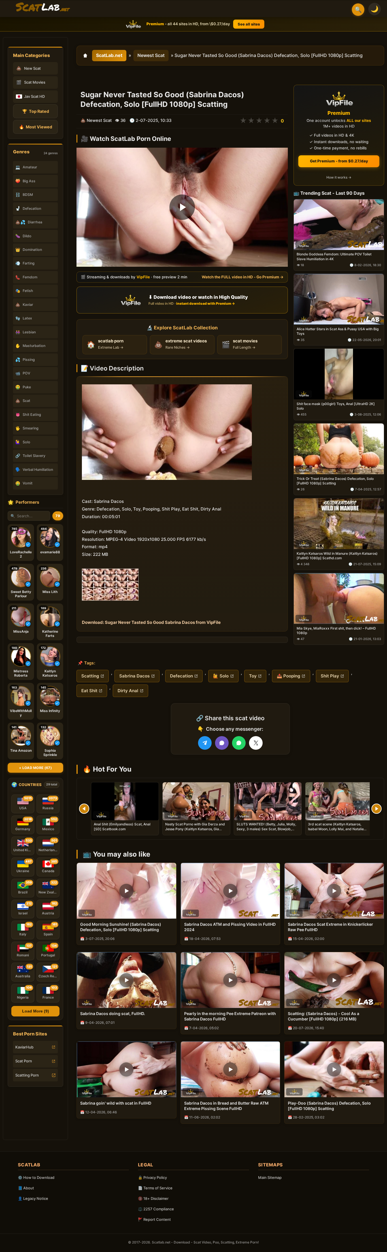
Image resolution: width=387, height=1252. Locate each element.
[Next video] (376, 809)
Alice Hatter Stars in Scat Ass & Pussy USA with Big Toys (338, 331)
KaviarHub (24, 1047)
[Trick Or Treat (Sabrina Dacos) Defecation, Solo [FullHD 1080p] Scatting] (339, 448)
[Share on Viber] (222, 743)
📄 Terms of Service (155, 1188)
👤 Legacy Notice (33, 1198)
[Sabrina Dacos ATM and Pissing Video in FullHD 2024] (230, 891)
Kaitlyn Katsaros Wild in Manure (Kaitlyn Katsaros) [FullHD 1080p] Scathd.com (337, 555)
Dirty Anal (128, 690)
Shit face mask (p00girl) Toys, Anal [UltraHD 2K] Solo (336, 406)
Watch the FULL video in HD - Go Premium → (243, 277)
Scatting (90, 676)
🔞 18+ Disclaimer (153, 1198)
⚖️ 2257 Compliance (156, 1209)
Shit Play (330, 676)
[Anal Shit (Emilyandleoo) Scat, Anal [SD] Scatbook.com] (125, 801)
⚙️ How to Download (36, 1177)
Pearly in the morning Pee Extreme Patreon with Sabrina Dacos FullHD (230, 1016)
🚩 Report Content (154, 1219)
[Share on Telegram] (205, 743)
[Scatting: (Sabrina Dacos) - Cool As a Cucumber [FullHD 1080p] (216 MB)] (334, 980)
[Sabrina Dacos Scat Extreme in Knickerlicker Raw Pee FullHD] (334, 891)
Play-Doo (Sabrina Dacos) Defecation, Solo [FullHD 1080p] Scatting (329, 1106)
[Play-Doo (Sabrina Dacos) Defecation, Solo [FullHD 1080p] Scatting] (334, 1069)
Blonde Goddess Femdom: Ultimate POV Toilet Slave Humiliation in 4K (334, 256)
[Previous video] (84, 809)
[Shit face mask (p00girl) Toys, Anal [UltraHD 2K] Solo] (339, 374)
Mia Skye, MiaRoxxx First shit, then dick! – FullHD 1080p (336, 630)
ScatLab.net (109, 55)
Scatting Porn (27, 1075)
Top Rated (35, 111)
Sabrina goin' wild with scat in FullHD (115, 1103)
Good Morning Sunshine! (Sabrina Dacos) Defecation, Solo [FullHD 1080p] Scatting (120, 927)
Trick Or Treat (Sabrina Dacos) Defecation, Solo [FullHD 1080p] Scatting (335, 480)
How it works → (338, 177)
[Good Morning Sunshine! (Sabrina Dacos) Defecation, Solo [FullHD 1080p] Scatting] (126, 891)
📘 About (26, 1188)
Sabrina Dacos (134, 676)
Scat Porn (23, 1061)
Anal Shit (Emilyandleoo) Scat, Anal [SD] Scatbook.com (122, 826)
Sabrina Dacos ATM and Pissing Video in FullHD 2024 (230, 927)
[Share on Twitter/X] (256, 743)
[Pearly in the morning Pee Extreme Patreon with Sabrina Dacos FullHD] (230, 980)
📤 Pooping (288, 676)
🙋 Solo (221, 676)
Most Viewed (35, 126)
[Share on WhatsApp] (239, 743)
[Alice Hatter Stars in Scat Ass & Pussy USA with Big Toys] (339, 299)
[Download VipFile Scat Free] (43, 7)
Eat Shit (89, 690)
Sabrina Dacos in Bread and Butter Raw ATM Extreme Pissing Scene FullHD (226, 1106)
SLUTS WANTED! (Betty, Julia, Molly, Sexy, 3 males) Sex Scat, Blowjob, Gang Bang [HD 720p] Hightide (266, 828)
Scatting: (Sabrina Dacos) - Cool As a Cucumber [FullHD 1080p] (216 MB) (323, 1016)
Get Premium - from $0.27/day (339, 161)
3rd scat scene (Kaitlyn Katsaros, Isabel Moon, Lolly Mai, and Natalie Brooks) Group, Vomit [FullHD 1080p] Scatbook (338, 831)
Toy (253, 676)
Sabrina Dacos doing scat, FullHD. (112, 1013)
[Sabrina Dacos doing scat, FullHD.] (126, 980)
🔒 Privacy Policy (152, 1177)
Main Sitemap (270, 1177)
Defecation (181, 676)
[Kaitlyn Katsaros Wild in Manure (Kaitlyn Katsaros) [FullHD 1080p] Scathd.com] (339, 523)
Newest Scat (151, 55)
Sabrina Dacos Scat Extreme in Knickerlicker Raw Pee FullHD (330, 927)
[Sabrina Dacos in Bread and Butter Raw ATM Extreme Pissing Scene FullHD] (230, 1069)
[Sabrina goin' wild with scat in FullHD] (126, 1069)
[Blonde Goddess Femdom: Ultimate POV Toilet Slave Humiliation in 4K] (339, 224)
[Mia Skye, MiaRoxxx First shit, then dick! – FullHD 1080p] (339, 598)
